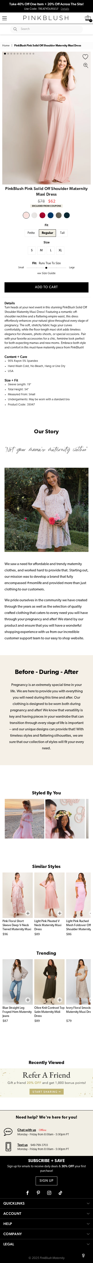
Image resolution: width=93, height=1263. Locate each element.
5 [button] (18, 54)
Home (5, 45)
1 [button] (5, 54)
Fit (46, 225)
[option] (46, 118)
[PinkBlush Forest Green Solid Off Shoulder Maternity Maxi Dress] (67, 215)
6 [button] (21, 54)
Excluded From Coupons (46, 206)
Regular (47, 233)
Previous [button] (6, 118)
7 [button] (24, 54)
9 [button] (30, 54)
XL (60, 250)
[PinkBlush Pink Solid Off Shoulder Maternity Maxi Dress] (26, 215)
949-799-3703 (39, 1145)
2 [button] (8, 54)
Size (47, 242)
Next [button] (86, 118)
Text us (22, 1145)
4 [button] (14, 54)
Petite (31, 233)
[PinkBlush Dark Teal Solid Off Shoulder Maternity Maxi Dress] (50, 215)
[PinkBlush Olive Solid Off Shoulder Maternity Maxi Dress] (59, 215)
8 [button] (27, 54)
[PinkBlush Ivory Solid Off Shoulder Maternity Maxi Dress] (34, 215)
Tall (62, 233)
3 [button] (11, 54)
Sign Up (46, 1181)
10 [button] (33, 54)
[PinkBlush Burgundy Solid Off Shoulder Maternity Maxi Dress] (42, 215)
